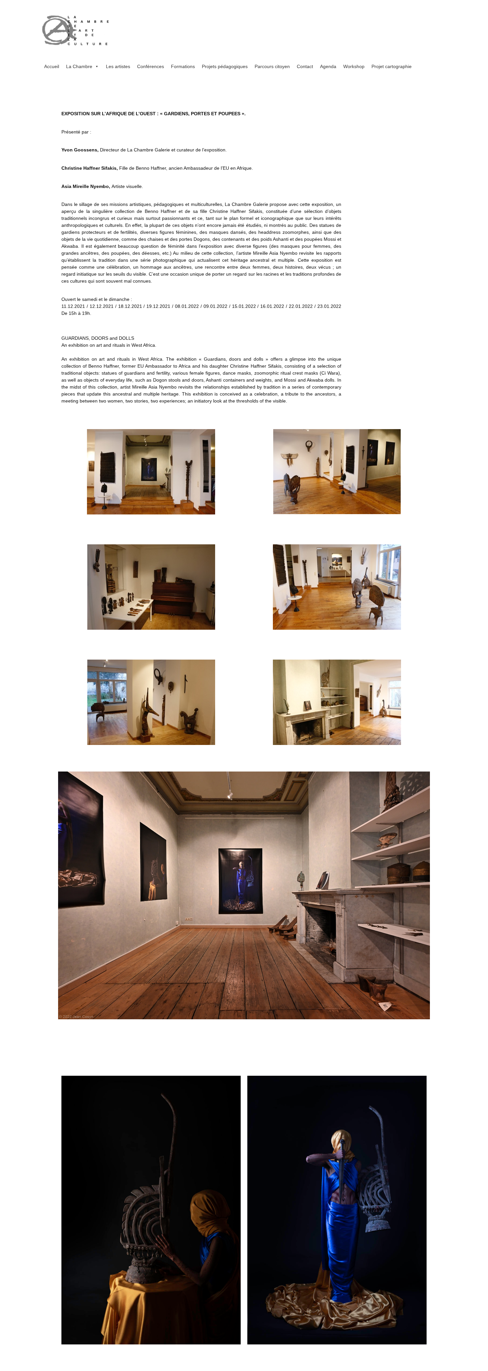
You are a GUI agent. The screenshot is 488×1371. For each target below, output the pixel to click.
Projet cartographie (391, 66)
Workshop (354, 66)
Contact (305, 66)
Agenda (328, 66)
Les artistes (118, 66)
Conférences (150, 66)
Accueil (51, 66)
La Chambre (79, 66)
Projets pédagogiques (225, 66)
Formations (183, 66)
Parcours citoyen (272, 66)
